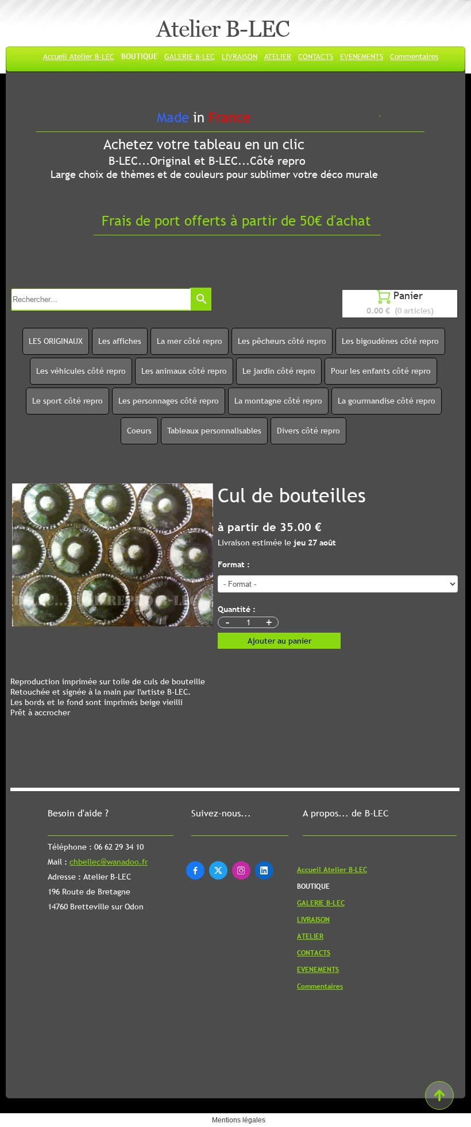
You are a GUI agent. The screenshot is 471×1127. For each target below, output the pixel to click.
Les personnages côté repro (168, 401)
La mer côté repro (189, 341)
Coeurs (139, 430)
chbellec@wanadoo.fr (109, 884)
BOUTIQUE (139, 56)
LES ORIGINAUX (56, 341)
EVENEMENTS (361, 56)
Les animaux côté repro (184, 371)
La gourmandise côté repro (386, 401)
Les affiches (119, 341)
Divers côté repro (308, 430)
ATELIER (277, 56)
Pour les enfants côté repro (381, 371)
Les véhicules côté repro (81, 371)
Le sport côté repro (67, 401)
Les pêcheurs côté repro (282, 341)
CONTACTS (315, 56)
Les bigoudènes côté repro (390, 341)
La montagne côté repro (278, 401)
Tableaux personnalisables (214, 430)
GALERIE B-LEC (189, 56)
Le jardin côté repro (278, 371)
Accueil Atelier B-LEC (78, 56)
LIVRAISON (239, 56)
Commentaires (414, 56)
